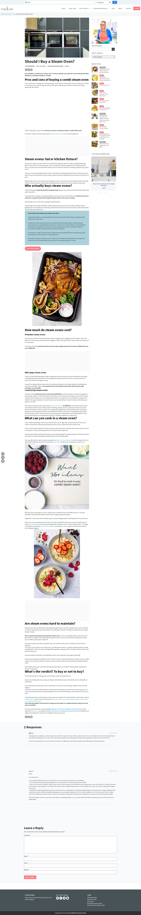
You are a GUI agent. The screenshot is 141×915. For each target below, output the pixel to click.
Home (63, 8)
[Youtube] (67, 898)
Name (26, 856)
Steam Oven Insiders (100, 8)
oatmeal (31, 524)
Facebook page (35, 711)
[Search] (113, 49)
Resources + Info (10, 14)
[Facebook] (57, 898)
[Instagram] (60, 898)
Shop (113, 8)
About (120, 8)
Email (26, 863)
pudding (64, 526)
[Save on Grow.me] (34, 69)
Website (26, 869)
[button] (99, 192)
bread (82, 524)
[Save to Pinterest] (28, 69)
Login (137, 8)
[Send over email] (31, 69)
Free (67, 66)
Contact (129, 8)
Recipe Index (83, 8)
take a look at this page (58, 134)
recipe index (56, 442)
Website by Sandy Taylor (78, 913)
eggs (37, 524)
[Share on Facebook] (26, 69)
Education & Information (55, 66)
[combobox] (102, 49)
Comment (27, 835)
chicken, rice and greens (48, 526)
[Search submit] (114, 2)
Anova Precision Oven (55, 406)
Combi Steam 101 (30, 699)
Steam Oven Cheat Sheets (63, 440)
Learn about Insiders (33, 248)
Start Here (72, 8)
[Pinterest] (64, 898)
